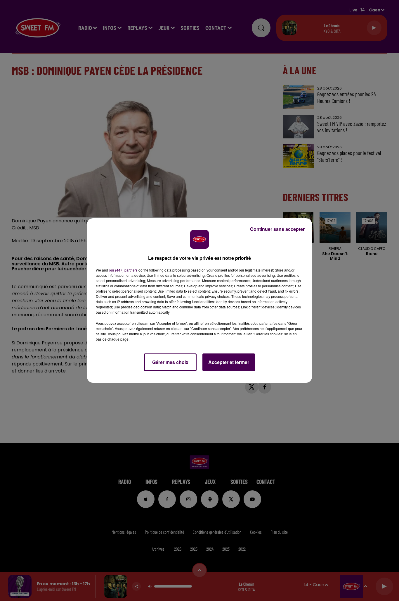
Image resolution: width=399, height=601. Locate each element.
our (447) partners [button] (123, 269)
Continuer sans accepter (277, 229)
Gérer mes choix (170, 362)
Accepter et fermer (228, 362)
